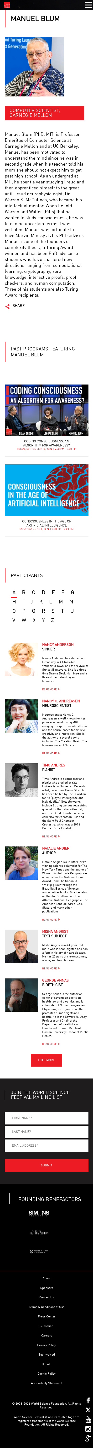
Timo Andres (53, 768)
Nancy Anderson (58, 647)
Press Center (46, 1316)
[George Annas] (21, 995)
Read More (49, 689)
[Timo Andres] (21, 780)
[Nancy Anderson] (21, 659)
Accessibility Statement (46, 1383)
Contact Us (46, 1297)
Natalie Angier (55, 851)
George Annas (55, 983)
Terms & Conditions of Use (46, 1307)
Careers (46, 1335)
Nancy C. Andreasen (61, 704)
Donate (47, 1364)
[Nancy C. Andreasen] (21, 716)
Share (19, 306)
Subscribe (46, 1326)
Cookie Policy (46, 1373)
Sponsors (46, 1288)
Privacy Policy (46, 1345)
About (47, 1278)
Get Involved (46, 1354)
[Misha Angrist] (21, 946)
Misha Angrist (55, 934)
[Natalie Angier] (21, 863)
